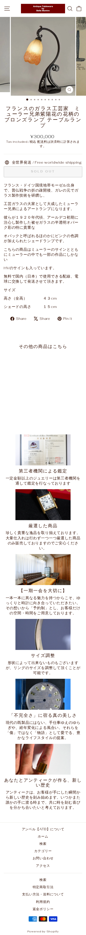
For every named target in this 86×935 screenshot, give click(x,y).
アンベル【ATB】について (43, 829)
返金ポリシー (43, 909)
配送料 (42, 142)
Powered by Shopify (43, 931)
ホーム (43, 836)
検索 (43, 844)
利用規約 (43, 902)
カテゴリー (43, 851)
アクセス (43, 866)
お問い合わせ (43, 858)
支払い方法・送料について (43, 894)
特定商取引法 (43, 887)
